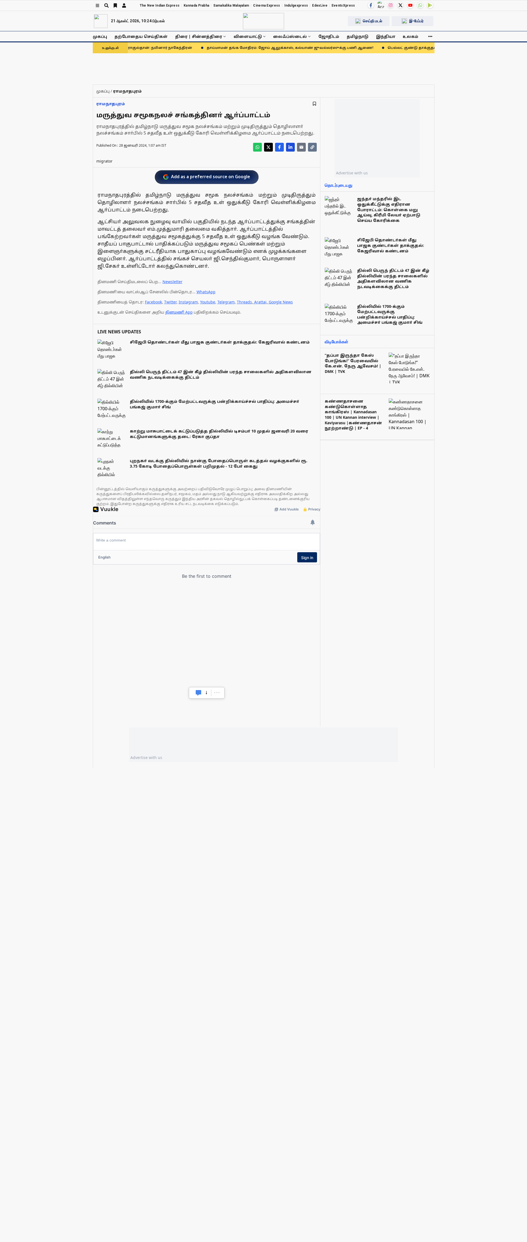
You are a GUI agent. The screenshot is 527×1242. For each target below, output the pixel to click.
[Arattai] (380, 4)
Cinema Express (266, 5)
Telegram (226, 302)
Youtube (207, 302)
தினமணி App (179, 312)
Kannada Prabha (196, 5)
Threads (244, 302)
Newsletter (172, 281)
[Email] (301, 147)
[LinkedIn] (290, 147)
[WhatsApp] (420, 5)
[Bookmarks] (115, 5)
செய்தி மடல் (372, 21)
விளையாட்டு (248, 36)
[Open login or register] (124, 5)
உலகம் (410, 36)
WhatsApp (206, 291)
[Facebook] (371, 5)
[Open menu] (97, 5)
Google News (281, 302)
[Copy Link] (312, 147)
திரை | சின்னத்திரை (198, 36)
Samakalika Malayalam (231, 5)
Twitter (170, 302)
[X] (400, 5)
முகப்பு (100, 36)
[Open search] (106, 5)
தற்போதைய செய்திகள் (141, 36)
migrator (104, 161)
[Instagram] (390, 5)
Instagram (188, 302)
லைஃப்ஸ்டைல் (290, 36)
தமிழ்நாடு (357, 36)
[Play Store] (430, 5)
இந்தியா (385, 36)
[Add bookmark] (314, 103)
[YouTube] (410, 5)
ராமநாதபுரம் (110, 103)
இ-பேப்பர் (416, 21)
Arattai (260, 302)
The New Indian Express (160, 5)
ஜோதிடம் (328, 36)
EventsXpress (343, 5)
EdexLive (319, 5)
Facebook (153, 302)
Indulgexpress (296, 5)
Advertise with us (352, 172)
